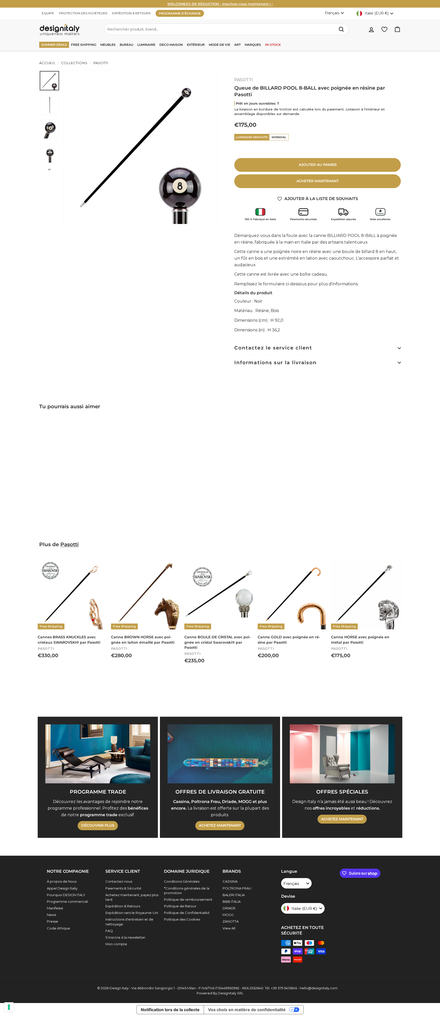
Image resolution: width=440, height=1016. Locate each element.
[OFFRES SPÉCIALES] (342, 753)
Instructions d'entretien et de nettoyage (129, 921)
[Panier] (397, 29)
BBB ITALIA (232, 901)
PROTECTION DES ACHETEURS (83, 13)
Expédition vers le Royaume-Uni (131, 913)
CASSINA (230, 881)
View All (229, 928)
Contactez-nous (118, 881)
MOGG (228, 915)
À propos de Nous (61, 881)
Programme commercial (67, 901)
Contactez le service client (273, 348)
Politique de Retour (180, 906)
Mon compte (116, 944)
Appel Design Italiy (62, 888)
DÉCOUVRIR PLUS (97, 825)
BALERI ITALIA (234, 895)
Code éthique (58, 928)
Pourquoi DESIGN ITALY (66, 895)
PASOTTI (100, 63)
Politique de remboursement (188, 899)
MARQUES (253, 45)
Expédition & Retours (122, 906)
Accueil (47, 63)
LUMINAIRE (146, 45)
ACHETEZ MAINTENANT (220, 825)
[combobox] (226, 29)
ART (237, 45)
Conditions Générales (181, 881)
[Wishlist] (384, 29)
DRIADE (229, 908)
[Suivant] (49, 168)
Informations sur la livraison (275, 362)
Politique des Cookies (182, 919)
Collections (74, 63)
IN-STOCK (273, 45)
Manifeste (55, 908)
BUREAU (126, 45)
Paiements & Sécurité (123, 888)
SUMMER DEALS (54, 45)
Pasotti (69, 544)
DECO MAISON (171, 45)
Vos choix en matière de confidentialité (247, 1009)
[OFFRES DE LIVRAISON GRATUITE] (220, 753)
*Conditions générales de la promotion (186, 890)
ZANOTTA (231, 921)
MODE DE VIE (219, 45)
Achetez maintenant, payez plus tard (131, 897)
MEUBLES (108, 45)
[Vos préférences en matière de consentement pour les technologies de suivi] (9, 1007)
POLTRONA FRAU (237, 888)
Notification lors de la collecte (170, 1009)
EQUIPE (48, 13)
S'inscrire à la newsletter (125, 937)
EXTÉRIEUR (196, 45)
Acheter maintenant (317, 181)
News (51, 915)
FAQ (109, 931)
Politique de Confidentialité (187, 913)
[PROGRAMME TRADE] (97, 753)
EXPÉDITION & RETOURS (131, 13)
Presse (52, 921)
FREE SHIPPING (83, 45)
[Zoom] (140, 147)
